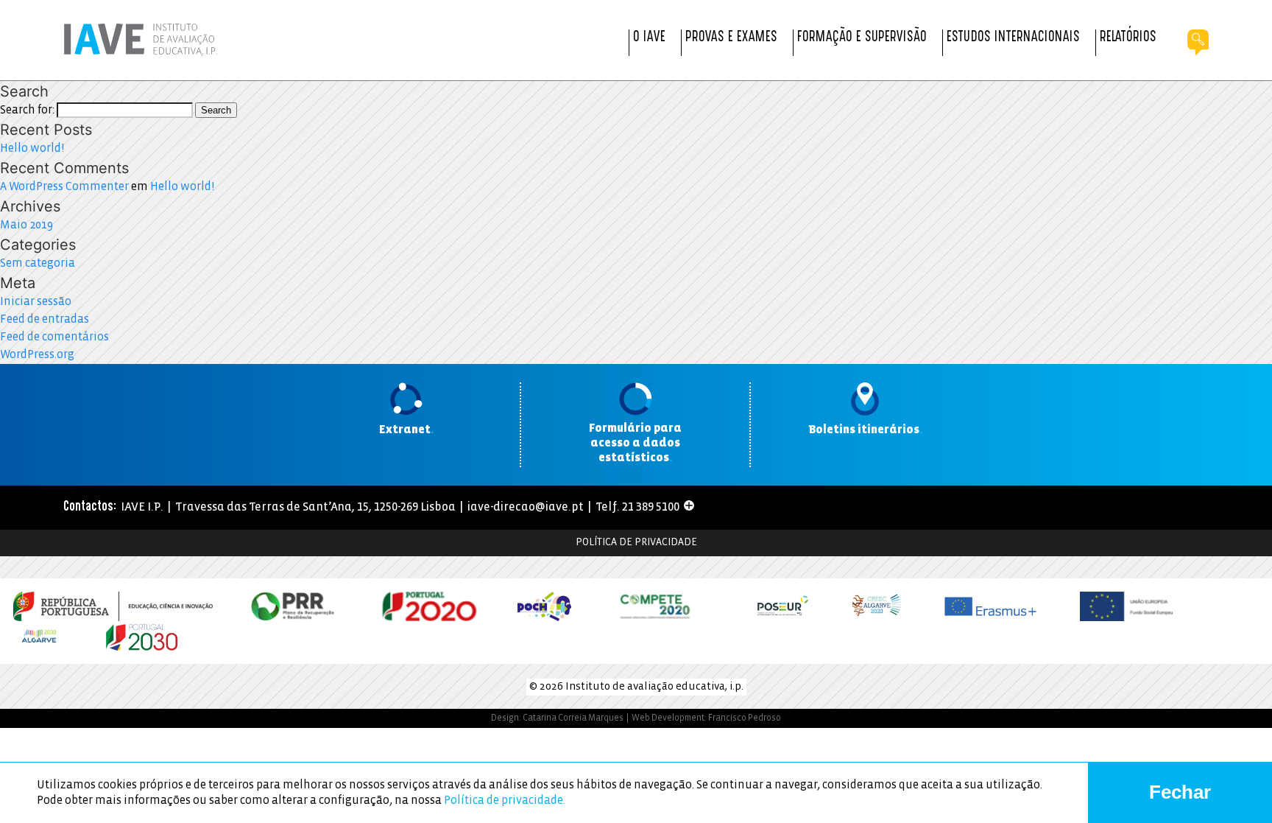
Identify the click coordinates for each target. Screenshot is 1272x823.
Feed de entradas (44, 319)
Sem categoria (37, 263)
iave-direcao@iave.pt (525, 507)
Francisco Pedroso (744, 718)
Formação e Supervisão (862, 38)
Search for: (27, 110)
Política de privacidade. (504, 800)
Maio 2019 (26, 225)
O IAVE (649, 38)
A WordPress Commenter (64, 186)
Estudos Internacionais (1013, 38)
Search (216, 110)
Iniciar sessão (35, 301)
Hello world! (32, 148)
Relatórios (1128, 38)
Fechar (1180, 792)
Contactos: (89, 507)
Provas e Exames (731, 38)
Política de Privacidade (636, 542)
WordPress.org (37, 354)
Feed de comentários (54, 337)
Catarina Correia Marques (573, 718)
